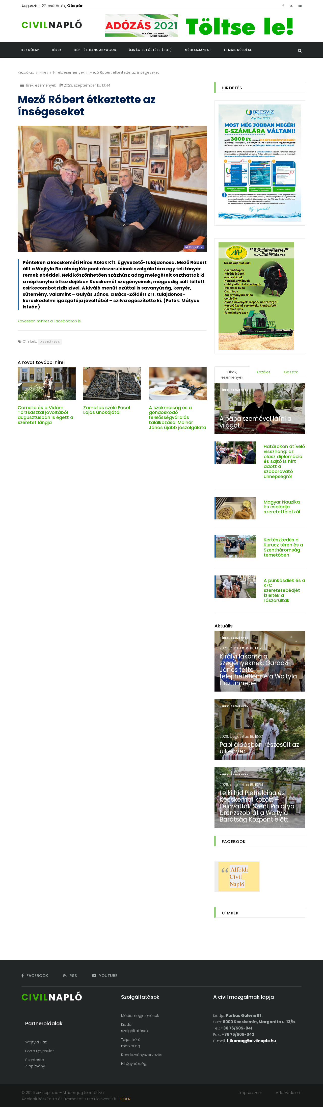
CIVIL (52, 25)
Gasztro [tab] (291, 372)
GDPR (125, 1098)
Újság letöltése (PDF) (150, 50)
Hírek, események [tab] (232, 374)
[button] (63, 50)
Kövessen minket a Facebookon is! (50, 321)
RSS (72, 976)
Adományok (50, 342)
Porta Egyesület (39, 1050)
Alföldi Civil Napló (239, 876)
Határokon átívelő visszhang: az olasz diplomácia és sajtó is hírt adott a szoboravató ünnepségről (284, 461)
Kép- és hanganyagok (95, 50)
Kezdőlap (26, 72)
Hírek (43, 72)
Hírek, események (69, 72)
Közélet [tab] (263, 372)
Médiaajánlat (198, 50)
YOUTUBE (107, 976)
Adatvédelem (289, 1092)
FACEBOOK (36, 976)
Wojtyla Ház (36, 1042)
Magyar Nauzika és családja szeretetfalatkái (282, 507)
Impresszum (250, 1092)
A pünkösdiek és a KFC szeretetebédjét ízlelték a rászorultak (284, 590)
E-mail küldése (238, 50)
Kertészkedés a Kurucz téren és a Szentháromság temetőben (283, 547)
